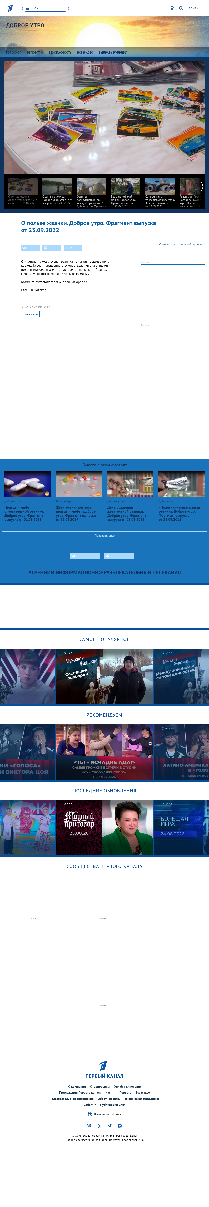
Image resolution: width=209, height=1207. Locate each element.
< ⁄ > (68, 248)
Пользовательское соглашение (71, 1099)
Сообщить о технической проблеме (182, 244)
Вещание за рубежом (107, 1114)
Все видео (143, 1092)
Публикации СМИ (113, 1105)
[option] (23, 189)
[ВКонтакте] (30, 248)
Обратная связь (109, 1099)
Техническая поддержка (142, 1099)
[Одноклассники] (51, 248)
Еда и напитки (30, 314)
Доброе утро (25, 25)
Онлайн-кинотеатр (127, 1086)
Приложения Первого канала (80, 1092)
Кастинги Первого (118, 1092)
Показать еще (104, 535)
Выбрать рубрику (113, 52)
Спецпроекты (100, 1086)
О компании (77, 1086)
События (90, 1105)
